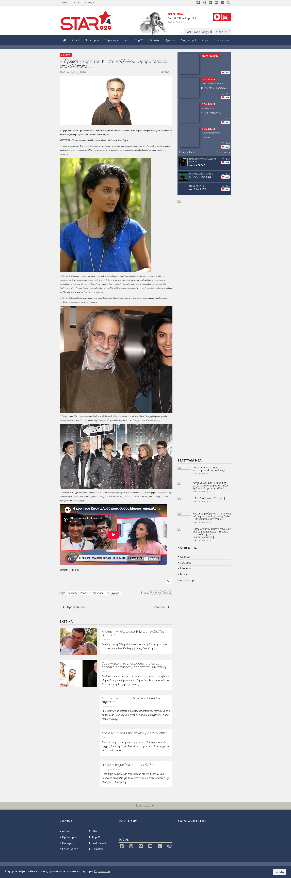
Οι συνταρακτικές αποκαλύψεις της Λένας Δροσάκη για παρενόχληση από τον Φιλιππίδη (134, 665)
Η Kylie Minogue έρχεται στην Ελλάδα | (129, 765)
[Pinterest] (170, 592)
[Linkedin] (165, 592)
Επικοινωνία (221, 40)
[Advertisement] (204, 610)
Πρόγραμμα (92, 40)
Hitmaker (154, 40)
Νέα (126, 40)
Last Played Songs (197, 32)
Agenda (170, 40)
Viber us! (221, 32)
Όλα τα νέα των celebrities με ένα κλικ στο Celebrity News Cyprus (100, 140)
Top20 (75, 2)
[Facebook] (151, 592)
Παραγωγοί (112, 40)
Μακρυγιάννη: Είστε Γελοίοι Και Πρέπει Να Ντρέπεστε (131, 700)
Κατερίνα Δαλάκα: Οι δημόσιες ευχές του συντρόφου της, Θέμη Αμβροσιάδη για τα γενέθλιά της (211, 485)
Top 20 (139, 40)
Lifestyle (185, 568)
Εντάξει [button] (280, 872)
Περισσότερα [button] (102, 871)
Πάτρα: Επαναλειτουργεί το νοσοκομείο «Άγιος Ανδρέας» (209, 469)
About (75, 40)
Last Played (89, 2)
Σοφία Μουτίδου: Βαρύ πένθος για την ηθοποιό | (136, 733)
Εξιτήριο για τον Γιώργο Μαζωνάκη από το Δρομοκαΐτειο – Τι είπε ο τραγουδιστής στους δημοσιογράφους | (212, 533)
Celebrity (65, 54)
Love (226, 72)
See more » (223, 152)
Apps (205, 40)
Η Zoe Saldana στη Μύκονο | (209, 498)
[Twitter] (156, 592)
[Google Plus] (160, 592)
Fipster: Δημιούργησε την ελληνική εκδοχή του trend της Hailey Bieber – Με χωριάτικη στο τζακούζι (212, 516)
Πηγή (169, 581)
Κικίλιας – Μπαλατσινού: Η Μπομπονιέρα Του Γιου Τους (133, 633)
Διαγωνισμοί (188, 40)
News (64, 2)
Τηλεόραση (97, 593)
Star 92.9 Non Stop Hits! (182, 18)
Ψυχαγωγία (113, 593)
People (84, 593)
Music (183, 574)
